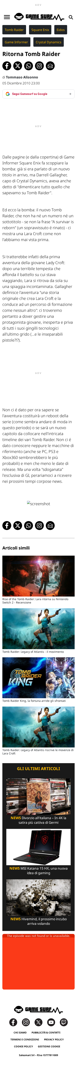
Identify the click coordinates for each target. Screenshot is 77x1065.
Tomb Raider (14, 30)
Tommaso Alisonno (22, 77)
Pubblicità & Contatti (46, 1032)
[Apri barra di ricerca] (71, 17)
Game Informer (16, 42)
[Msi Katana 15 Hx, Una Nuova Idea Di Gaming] (38, 847)
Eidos (61, 30)
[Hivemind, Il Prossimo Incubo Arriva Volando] (38, 897)
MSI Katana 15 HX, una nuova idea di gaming (38, 870)
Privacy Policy (54, 1039)
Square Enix (40, 30)
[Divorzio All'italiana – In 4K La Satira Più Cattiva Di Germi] (38, 796)
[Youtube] (53, 1022)
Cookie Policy (23, 1046)
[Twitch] (64, 1022)
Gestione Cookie (49, 1046)
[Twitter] (40, 1022)
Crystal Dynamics (48, 42)
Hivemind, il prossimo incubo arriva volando (38, 921)
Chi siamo (20, 1032)
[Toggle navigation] (7, 17)
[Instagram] (28, 1022)
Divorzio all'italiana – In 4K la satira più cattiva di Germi (38, 820)
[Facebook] (15, 1022)
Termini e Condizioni (24, 1039)
